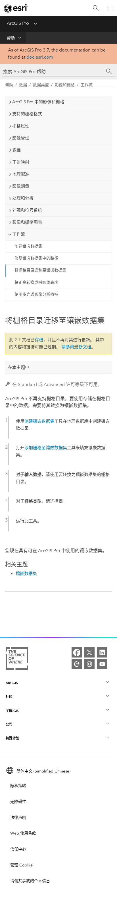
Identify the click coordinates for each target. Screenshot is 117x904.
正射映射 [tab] (20, 162)
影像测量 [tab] (20, 186)
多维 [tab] (16, 150)
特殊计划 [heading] (12, 738)
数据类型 (41, 85)
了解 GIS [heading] (12, 710)
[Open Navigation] (110, 8)
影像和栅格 (65, 85)
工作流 (87, 85)
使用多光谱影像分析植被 (36, 294)
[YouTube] (102, 664)
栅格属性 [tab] (20, 126)
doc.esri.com (39, 57)
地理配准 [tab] (20, 174)
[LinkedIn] (102, 652)
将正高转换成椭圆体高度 (36, 282)
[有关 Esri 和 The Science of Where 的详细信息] (17, 659)
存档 (39, 339)
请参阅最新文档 (76, 347)
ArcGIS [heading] (12, 683)
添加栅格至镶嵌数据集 (45, 447)
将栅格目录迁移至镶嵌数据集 (40, 270)
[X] (89, 652)
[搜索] (95, 8)
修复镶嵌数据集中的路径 (36, 258)
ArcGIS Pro (18, 23)
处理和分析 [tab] (23, 198)
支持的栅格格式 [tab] (27, 113)
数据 (23, 85)
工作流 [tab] (18, 234)
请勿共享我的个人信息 (30, 880)
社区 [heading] (9, 697)
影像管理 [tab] (20, 138)
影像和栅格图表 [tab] (27, 222)
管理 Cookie (21, 865)
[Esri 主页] (16, 8)
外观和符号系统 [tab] (27, 210)
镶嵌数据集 (26, 573)
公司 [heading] (9, 724)
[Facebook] (77, 652)
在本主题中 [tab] (18, 367)
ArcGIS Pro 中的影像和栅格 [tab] (38, 101)
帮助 (11, 38)
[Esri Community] (77, 664)
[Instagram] (89, 664)
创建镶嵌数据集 (28, 246)
